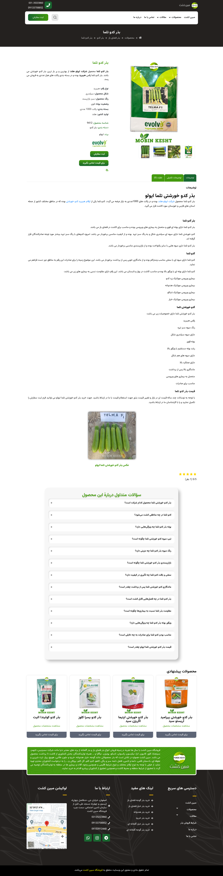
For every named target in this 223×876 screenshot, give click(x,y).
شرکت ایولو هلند (166, 201)
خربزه (72, 757)
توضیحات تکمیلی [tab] (174, 177)
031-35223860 (36, 3)
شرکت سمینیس (45, 750)
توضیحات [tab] (190, 177)
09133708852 (35, 8)
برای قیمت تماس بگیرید (176, 735)
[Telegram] (106, 838)
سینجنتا (156, 754)
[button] (38, 17)
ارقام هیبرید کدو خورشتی (78, 201)
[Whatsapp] (88, 838)
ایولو (101, 134)
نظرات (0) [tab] (158, 177)
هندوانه (80, 757)
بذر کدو (93, 128)
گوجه (92, 757)
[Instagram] (97, 838)
